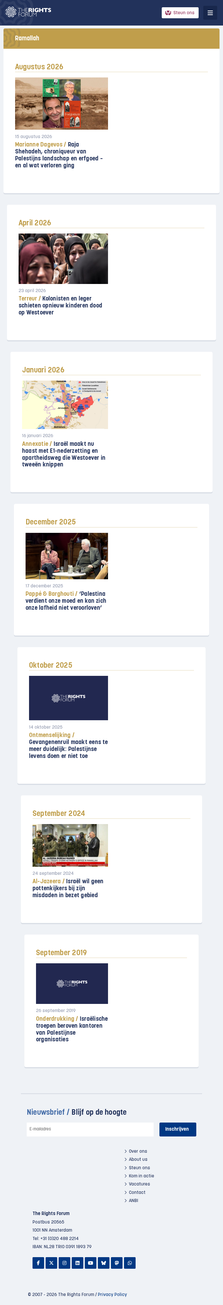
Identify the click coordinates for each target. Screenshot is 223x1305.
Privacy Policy (112, 1295)
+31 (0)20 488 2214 (59, 1239)
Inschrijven (177, 1129)
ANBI (133, 1201)
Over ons (138, 1151)
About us (138, 1159)
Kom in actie (141, 1176)
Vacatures (139, 1184)
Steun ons (184, 13)
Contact (137, 1192)
